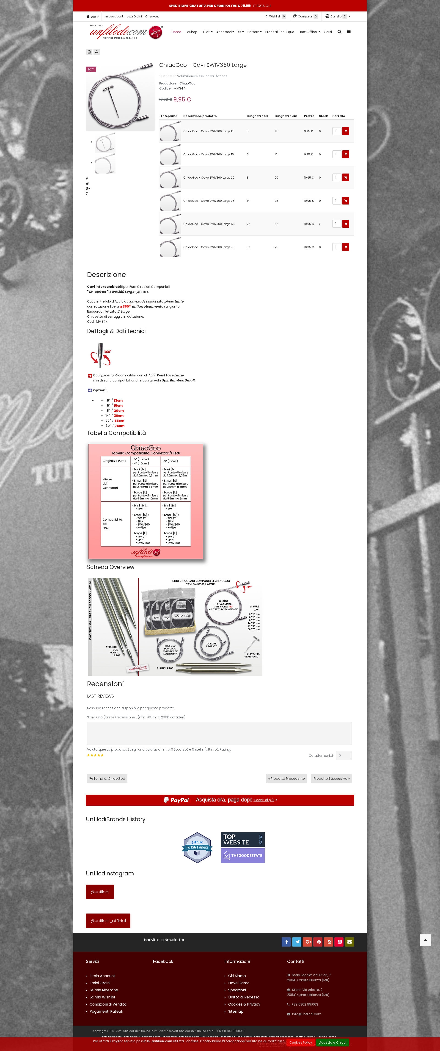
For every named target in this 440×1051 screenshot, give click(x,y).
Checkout (152, 16)
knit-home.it (132, 1037)
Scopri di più (264, 800)
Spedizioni (237, 990)
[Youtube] (339, 942)
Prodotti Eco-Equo (279, 32)
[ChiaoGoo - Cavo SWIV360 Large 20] (170, 177)
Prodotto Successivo (330, 778)
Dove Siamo (239, 983)
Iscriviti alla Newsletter (164, 939)
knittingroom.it (327, 1037)
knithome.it (170, 1037)
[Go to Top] (425, 940)
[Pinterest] (317, 942)
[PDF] (89, 52)
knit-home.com (112, 1037)
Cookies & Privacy (244, 1004)
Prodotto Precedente (288, 778)
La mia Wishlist (103, 997)
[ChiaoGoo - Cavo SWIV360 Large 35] (170, 200)
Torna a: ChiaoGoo (109, 778)
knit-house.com (189, 1037)
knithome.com (151, 1037)
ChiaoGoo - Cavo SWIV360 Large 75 (208, 247)
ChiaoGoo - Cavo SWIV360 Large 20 (208, 177)
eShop (192, 32)
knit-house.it (210, 1037)
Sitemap (235, 1011)
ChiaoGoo (187, 83)
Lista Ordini (134, 16)
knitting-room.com (281, 1037)
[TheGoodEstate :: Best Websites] (243, 847)
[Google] (307, 942)
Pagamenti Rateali (106, 1011)
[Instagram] (328, 942)
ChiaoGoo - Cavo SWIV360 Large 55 (209, 224)
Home (176, 32)
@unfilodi (100, 892)
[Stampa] (97, 52)
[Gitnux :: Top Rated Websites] (197, 847)
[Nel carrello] (345, 131)
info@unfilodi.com (306, 1014)
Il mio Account (113, 16)
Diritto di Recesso (243, 997)
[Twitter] (296, 942)
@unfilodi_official (108, 921)
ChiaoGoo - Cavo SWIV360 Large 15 (208, 154)
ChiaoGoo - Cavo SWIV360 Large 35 (208, 201)
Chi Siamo (237, 976)
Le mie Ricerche (104, 990)
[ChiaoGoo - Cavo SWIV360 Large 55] (170, 223)
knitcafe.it (260, 1037)
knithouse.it (227, 1037)
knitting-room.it (305, 1037)
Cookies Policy (300, 1042)
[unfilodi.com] (126, 33)
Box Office (309, 32)
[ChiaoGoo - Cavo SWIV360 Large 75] (170, 247)
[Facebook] (286, 942)
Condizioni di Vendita (108, 1004)
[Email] (349, 942)
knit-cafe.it (245, 1037)
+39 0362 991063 (304, 1004)
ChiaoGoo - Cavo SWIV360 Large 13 (208, 131)
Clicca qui (262, 5)
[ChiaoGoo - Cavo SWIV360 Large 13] (170, 131)
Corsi (328, 32)
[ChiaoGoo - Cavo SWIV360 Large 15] (170, 154)
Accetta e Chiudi (332, 1042)
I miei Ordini (100, 983)
